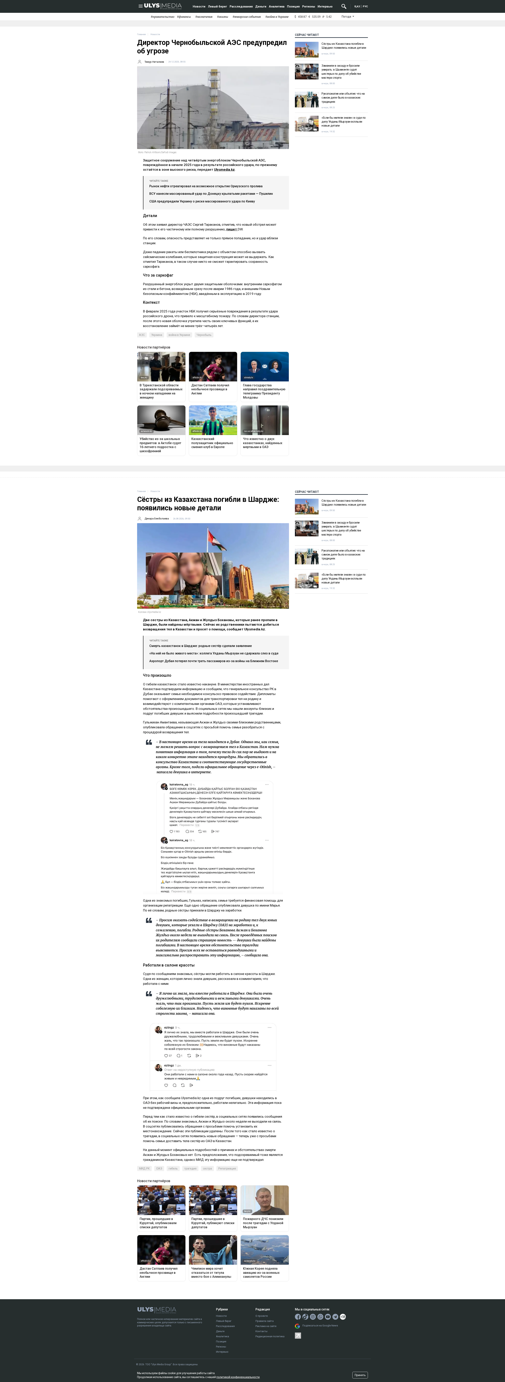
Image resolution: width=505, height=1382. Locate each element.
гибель (173, 1168)
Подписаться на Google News (320, 1325)
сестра (207, 1168)
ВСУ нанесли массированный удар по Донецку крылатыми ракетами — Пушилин (211, 194)
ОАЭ (159, 1168)
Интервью (325, 6)
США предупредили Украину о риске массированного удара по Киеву (202, 201)
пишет (232, 229)
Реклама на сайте (265, 1326)
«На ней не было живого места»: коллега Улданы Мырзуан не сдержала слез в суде (213, 653)
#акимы (222, 17)
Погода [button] (347, 16)
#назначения (203, 17)
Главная (141, 34)
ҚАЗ (357, 6)
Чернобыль (204, 334)
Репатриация (227, 1168)
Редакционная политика (269, 1336)
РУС (365, 6)
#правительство (162, 17)
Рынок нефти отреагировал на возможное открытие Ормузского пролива (206, 186)
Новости (199, 6)
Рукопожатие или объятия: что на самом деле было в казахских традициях (343, 97)
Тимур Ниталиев (154, 61)
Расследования (241, 6)
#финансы (184, 17)
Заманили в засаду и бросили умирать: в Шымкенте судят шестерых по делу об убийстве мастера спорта (341, 71)
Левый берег (217, 6)
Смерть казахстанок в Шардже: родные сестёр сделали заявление (200, 646)
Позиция (293, 6)
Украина (156, 334)
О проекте (261, 1315)
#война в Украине (277, 17)
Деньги (260, 6)
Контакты (261, 1331)
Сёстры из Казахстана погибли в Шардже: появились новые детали (344, 45)
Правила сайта (264, 1321)
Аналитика (276, 6)
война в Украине (179, 334)
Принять (360, 1375)
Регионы (308, 6)
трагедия (190, 1168)
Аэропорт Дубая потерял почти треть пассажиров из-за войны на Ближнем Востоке (213, 661)
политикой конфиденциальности (238, 1377)
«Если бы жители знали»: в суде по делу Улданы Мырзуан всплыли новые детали (344, 122)
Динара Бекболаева (157, 518)
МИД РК (144, 1168)
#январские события (247, 17)
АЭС (142, 334)
